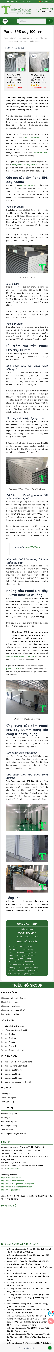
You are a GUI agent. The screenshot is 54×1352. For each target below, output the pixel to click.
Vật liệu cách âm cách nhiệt (12, 1050)
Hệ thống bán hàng (9, 1125)
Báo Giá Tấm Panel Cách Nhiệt (14, 1066)
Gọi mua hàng (47, 9)
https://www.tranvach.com (12, 1181)
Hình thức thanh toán (9, 1002)
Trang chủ (8, 38)
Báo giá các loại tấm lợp (11, 1070)
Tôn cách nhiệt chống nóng (12, 1026)
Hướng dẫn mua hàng (10, 1014)
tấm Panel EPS (40, 152)
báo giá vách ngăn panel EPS (20, 656)
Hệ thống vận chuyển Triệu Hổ (13, 1134)
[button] (5, 21)
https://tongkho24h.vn (10, 1190)
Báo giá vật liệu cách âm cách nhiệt (16, 1082)
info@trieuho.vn (13, 1168)
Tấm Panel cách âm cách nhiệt (25, 38)
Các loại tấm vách (8, 1046)
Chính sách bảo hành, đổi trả (13, 1010)
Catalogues (6, 1117)
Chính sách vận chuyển (10, 1006)
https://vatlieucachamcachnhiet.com (16, 1187)
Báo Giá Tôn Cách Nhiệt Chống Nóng (16, 1062)
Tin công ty (6, 1094)
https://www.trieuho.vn (11, 1177)
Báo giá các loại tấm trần (11, 1074)
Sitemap (10, 2)
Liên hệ (28, 2)
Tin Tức (18, 2)
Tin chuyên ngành (8, 1098)
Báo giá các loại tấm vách (12, 1078)
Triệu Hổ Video (7, 1129)
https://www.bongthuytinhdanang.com (17, 1184)
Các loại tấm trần (8, 1038)
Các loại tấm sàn (8, 1042)
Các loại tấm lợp (8, 1034)
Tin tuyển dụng (7, 1102)
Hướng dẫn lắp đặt (9, 1121)
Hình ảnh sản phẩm (9, 1113)
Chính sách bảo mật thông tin (13, 998)
